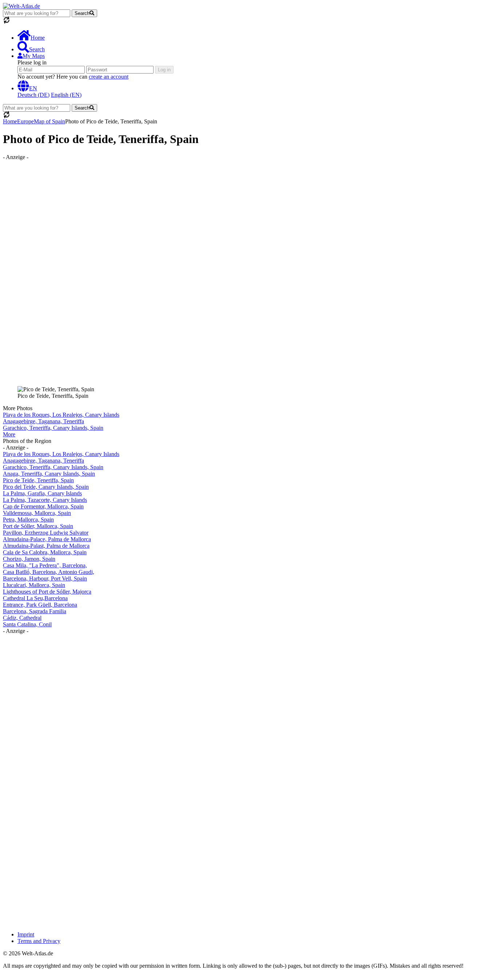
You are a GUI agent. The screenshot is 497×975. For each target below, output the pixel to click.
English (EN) (66, 95)
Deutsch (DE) (33, 95)
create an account (108, 77)
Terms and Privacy (38, 941)
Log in (164, 69)
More (9, 434)
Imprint (25, 934)
